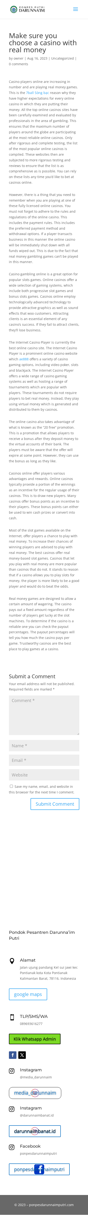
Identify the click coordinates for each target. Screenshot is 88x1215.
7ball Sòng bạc (37, 92)
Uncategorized (62, 58)
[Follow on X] (22, 1055)
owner (18, 58)
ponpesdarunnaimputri (39, 1169)
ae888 (24, 359)
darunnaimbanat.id (35, 1131)
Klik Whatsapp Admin (35, 1039)
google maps (28, 994)
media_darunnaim (35, 1092)
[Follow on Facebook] (12, 1055)
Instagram (31, 1070)
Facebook (30, 1146)
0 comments (18, 64)
